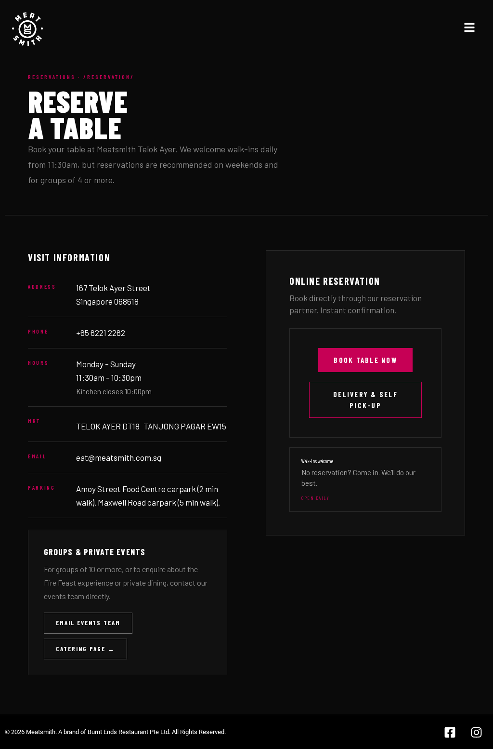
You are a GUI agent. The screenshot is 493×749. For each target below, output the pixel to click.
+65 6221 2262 (100, 332)
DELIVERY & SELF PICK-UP (365, 400)
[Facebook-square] (450, 732)
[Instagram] (476, 732)
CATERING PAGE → (85, 649)
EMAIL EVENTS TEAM (88, 623)
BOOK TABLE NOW (365, 360)
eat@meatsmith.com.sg (118, 457)
